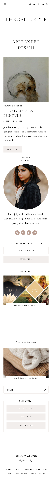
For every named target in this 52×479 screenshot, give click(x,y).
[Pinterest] (34, 4)
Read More (14, 150)
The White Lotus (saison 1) (26, 305)
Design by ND (38, 474)
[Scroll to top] (47, 471)
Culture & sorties (12, 106)
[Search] (44, 390)
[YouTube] (42, 4)
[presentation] (26, 79)
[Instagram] (30, 4)
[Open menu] (5, 4)
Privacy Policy (13, 469)
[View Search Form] (47, 4)
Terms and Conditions (35, 469)
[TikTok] (38, 4)
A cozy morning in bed (26, 342)
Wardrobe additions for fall (26, 378)
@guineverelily (25, 460)
